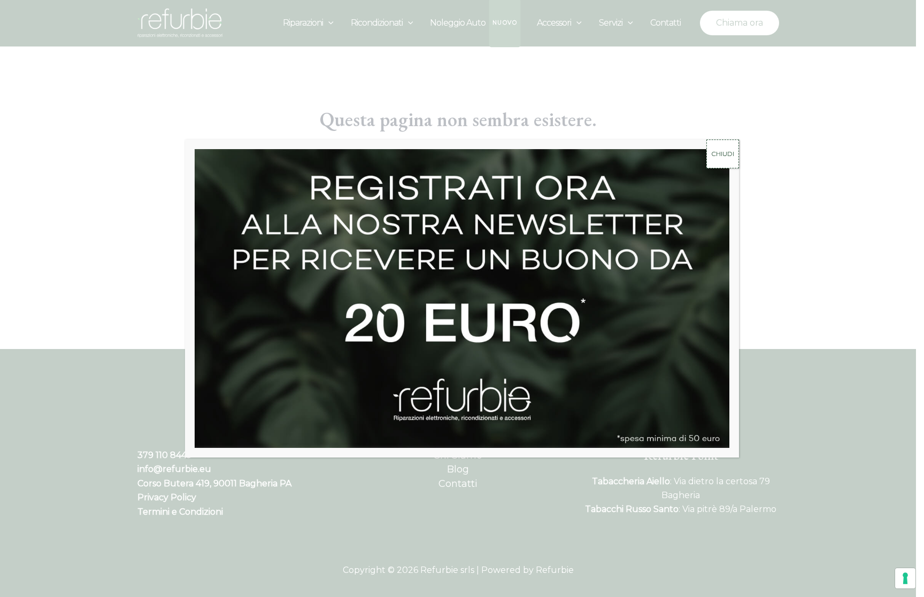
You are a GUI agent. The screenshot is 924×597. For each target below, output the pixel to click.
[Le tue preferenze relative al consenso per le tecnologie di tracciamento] (905, 578)
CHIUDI (722, 154)
